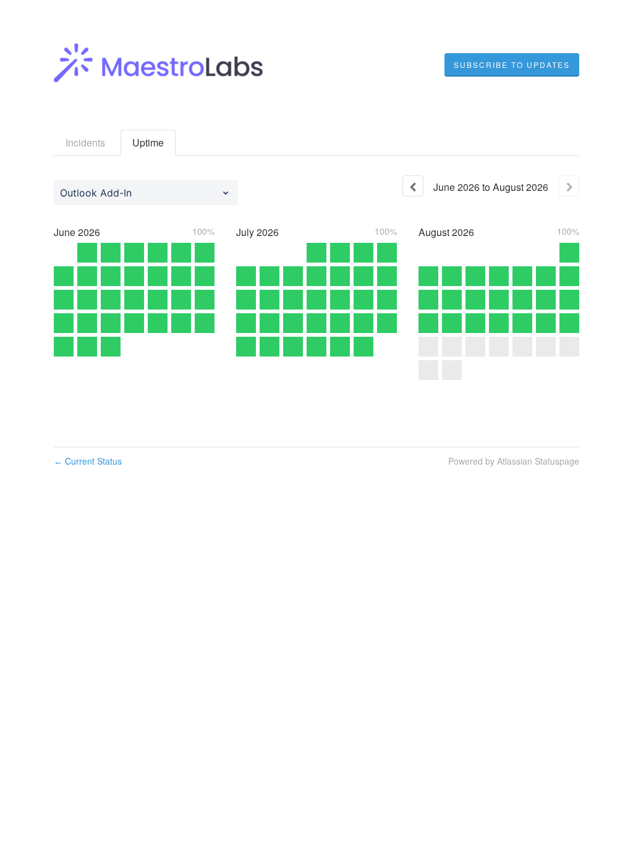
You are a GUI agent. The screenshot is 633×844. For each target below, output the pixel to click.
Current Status (88, 461)
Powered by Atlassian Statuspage (513, 461)
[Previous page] (412, 185)
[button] (511, 65)
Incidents (85, 142)
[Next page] (568, 185)
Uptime (148, 142)
